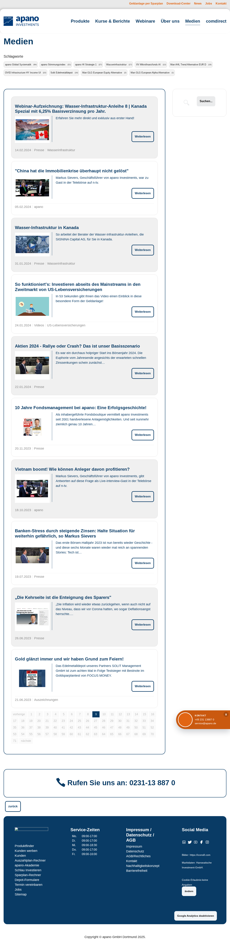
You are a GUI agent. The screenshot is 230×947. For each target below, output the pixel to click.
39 (47, 727)
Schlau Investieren (28, 870)
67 (128, 734)
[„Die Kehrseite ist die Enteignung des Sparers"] (32, 616)
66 (119, 734)
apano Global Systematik (18, 64)
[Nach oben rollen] (222, 939)
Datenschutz (135, 851)
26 (87, 720)
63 (95, 734)
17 (14, 720)
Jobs (18, 889)
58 (55, 734)
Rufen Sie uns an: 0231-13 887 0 (121, 783)
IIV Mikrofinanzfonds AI (148, 64)
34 (152, 720)
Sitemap (21, 894)
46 (103, 727)
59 (63, 734)
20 (39, 720)
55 (31, 734)
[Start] (21, 21)
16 (152, 714)
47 (111, 727)
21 (47, 720)
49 (128, 727)
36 (22, 727)
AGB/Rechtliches (138, 856)
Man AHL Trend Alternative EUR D (188, 64)
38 (39, 727)
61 (79, 734)
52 (152, 727)
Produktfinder (24, 846)
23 (63, 720)
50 (136, 727)
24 (71, 720)
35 (14, 727)
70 (152, 734)
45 (95, 727)
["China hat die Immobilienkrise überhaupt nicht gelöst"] (32, 187)
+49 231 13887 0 (204, 719)
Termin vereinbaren (28, 884)
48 (119, 727)
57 (47, 734)
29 (111, 720)
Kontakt (131, 861)
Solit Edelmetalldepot (61, 72)
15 (144, 714)
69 (144, 734)
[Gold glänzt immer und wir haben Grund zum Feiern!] (32, 678)
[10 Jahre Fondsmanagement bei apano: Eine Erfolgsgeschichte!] (32, 427)
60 (71, 734)
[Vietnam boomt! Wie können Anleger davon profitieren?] (32, 488)
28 (103, 720)
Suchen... (206, 101)
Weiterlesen (143, 136)
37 (31, 727)
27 (95, 720)
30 (119, 720)
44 (87, 727)
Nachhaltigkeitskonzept (142, 866)
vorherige (19, 714)
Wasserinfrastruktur (116, 64)
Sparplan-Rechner (28, 875)
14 (136, 714)
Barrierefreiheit (136, 870)
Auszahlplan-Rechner (30, 860)
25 (79, 720)
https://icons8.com (200, 855)
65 (111, 734)
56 (39, 734)
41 (63, 727)
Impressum (134, 846)
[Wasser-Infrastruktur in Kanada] (32, 244)
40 (55, 727)
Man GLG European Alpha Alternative (150, 72)
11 (112, 714)
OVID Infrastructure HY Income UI (23, 72)
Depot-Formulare (27, 880)
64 (103, 734)
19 (31, 720)
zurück (13, 806)
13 (128, 714)
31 (128, 720)
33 (144, 720)
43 (79, 727)
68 (136, 734)
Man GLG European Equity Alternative (102, 72)
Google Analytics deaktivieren (195, 915)
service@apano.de (205, 723)
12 (120, 714)
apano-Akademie (27, 865)
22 (55, 720)
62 (87, 734)
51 (144, 727)
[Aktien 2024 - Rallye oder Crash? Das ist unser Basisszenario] (32, 365)
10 (104, 714)
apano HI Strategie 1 (85, 64)
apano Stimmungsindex (53, 64)
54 (22, 734)
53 (14, 734)
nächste (26, 740)
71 (14, 740)
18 (22, 720)
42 (71, 727)
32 (136, 720)
